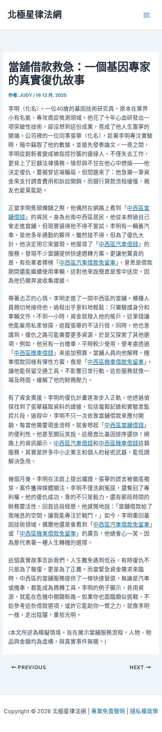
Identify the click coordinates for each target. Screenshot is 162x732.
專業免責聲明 (108, 711)
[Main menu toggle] (146, 15)
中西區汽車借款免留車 (87, 262)
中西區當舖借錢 (124, 425)
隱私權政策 (144, 711)
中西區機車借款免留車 (115, 362)
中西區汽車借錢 (118, 244)
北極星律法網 (35, 14)
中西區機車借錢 (33, 353)
